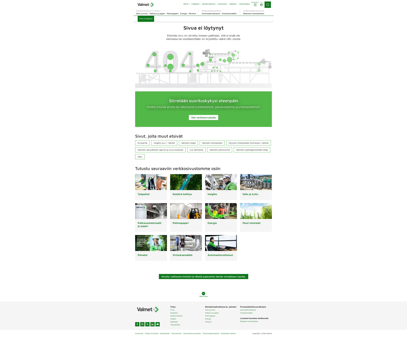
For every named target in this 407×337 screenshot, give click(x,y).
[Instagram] (142, 324)
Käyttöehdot (165, 333)
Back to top (203, 296)
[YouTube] (157, 324)
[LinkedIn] (152, 324)
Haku (139, 156)
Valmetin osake (188, 143)
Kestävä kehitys (176, 316)
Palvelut (208, 322)
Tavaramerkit (176, 333)
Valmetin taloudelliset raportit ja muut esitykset (160, 150)
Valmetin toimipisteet (212, 143)
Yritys (172, 310)
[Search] (268, 4)
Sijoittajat (174, 322)
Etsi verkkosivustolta (203, 117)
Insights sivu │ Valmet (164, 143)
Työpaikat (174, 313)
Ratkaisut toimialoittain (249, 321)
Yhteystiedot (175, 325)
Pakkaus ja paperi (212, 313)
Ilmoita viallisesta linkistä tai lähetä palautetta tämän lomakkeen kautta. (203, 276)
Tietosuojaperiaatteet (211, 333)
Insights (173, 319)
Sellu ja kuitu (210, 310)
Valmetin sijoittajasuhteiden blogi (252, 150)
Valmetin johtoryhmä (220, 150)
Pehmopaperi (210, 316)
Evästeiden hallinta (228, 333)
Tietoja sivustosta (151, 333)
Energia (208, 319)
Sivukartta (142, 143)
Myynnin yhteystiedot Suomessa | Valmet (249, 143)
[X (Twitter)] (147, 324)
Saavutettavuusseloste (192, 333)
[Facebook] (137, 324)
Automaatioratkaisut (248, 310)
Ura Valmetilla (196, 150)
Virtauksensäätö (246, 313)
